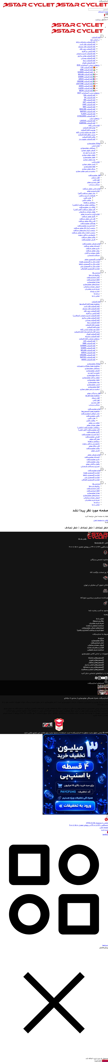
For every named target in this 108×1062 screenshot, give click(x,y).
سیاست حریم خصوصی (95, 650)
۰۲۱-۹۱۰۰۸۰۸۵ (99, 543)
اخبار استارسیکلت (97, 643)
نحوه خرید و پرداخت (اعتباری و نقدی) (90, 630)
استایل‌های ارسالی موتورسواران (93, 628)
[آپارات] (96, 679)
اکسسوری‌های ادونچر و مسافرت (92, 669)
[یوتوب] (103, 679)
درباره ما (101, 638)
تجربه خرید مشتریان (96, 623)
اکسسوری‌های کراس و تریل (94, 665)
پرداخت (105, 1061)
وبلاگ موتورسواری (97, 640)
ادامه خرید (98, 1061)
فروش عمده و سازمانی (96, 645)
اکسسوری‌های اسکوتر (96, 662)
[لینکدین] (106, 679)
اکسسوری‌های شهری (96, 660)
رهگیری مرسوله (98, 621)
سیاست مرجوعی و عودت (95, 625)
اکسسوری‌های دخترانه (96, 658)
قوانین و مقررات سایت (95, 647)
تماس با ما (100, 618)
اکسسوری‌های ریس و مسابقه (93, 667)
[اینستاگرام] (99, 679)
